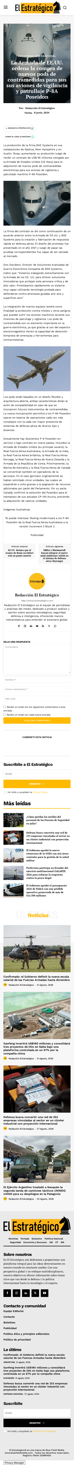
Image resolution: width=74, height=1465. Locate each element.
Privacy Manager (14, 1462)
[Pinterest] (36, 745)
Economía (8, 1378)
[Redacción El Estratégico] (37, 581)
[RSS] (43, 625)
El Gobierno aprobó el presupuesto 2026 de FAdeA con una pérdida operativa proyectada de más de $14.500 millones (46, 890)
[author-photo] (5, 985)
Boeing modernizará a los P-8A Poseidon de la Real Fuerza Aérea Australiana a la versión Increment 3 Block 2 (37, 522)
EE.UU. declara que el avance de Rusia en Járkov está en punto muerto (20, 553)
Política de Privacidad (44, 1431)
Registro (35, 784)
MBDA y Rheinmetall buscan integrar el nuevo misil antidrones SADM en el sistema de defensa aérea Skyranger (54, 555)
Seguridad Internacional (37, 56)
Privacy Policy (40, 792)
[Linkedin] (31, 625)
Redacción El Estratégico (40, 108)
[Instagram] (25, 625)
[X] (49, 625)
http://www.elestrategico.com (37, 600)
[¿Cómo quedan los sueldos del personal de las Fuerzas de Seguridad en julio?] (13, 820)
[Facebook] (19, 625)
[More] (52, 745)
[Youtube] (44, 1293)
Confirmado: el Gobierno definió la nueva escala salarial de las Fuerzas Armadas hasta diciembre (36, 978)
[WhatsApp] (55, 625)
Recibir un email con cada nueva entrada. (29, 714)
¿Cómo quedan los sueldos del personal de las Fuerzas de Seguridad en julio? (47, 820)
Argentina (9, 1362)
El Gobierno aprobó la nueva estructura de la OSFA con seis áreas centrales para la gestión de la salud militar (47, 855)
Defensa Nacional (13, 1394)
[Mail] (37, 625)
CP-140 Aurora (47, 496)
